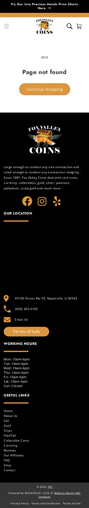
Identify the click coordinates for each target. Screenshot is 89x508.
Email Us (21, 319)
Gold (7, 426)
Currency (11, 445)
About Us (11, 416)
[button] (69, 26)
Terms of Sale (26, 331)
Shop (7, 465)
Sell (6, 421)
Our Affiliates (14, 455)
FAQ (7, 460)
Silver (8, 431)
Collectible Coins (16, 440)
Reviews (10, 450)
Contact (9, 470)
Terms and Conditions (45, 503)
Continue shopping (44, 89)
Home (8, 411)
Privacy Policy (20, 503)
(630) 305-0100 (26, 309)
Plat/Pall (10, 435)
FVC (50, 486)
